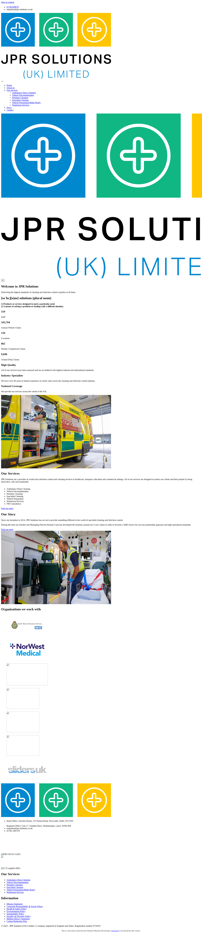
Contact (10, 110)
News (9, 107)
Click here (115, 931)
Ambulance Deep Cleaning (24, 93)
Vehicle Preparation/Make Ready (26, 102)
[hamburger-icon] (2, 81)
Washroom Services (20, 105)
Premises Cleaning (20, 97)
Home (9, 85)
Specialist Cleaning (20, 100)
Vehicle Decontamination (23, 95)
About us (11, 88)
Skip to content (7, 2)
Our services (12, 90)
